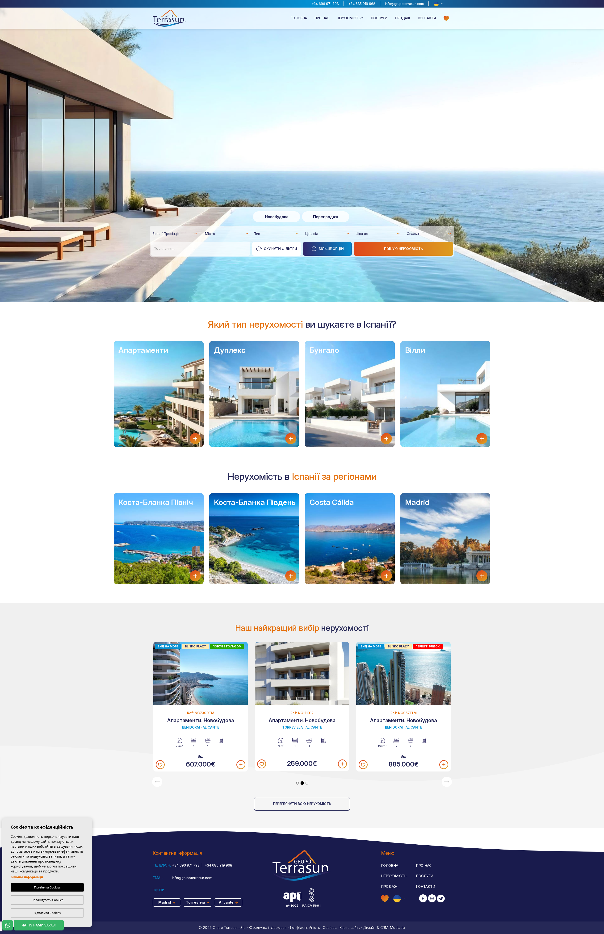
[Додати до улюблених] (160, 764)
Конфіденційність (305, 927)
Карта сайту (350, 927)
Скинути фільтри (280, 249)
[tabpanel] (200, 706)
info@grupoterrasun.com (404, 4)
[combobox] (175, 233)
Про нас (322, 18)
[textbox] (176, 234)
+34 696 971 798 (325, 4)
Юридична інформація (268, 927)
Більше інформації (27, 877)
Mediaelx (397, 927)
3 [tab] (307, 783)
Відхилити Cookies (47, 913)
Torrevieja (196, 902)
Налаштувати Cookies (47, 900)
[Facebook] (423, 898)
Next (447, 782)
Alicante (227, 902)
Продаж (402, 18)
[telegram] (441, 898)
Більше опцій (331, 249)
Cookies (330, 927)
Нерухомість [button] (349, 18)
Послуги (379, 18)
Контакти (427, 18)
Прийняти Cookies (47, 887)
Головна (299, 18)
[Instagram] (432, 898)
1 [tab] (297, 783)
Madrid (165, 902)
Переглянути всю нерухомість (302, 804)
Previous (157, 782)
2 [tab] (302, 783)
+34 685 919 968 (361, 4)
